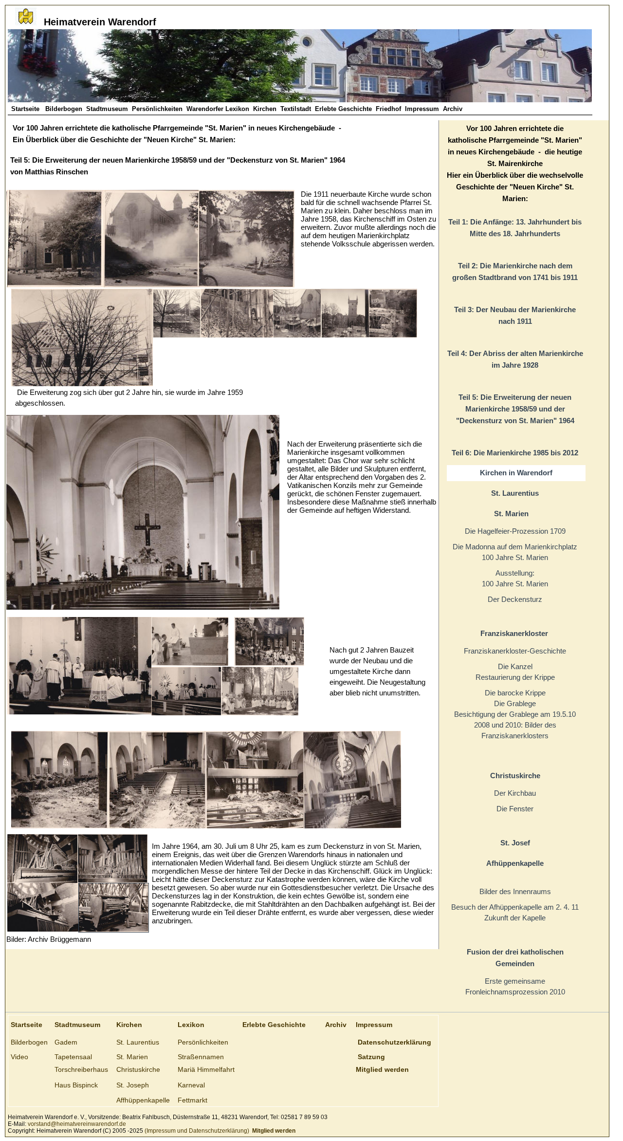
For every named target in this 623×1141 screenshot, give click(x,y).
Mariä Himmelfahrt (206, 1069)
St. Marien (132, 1057)
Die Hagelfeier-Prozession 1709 (515, 531)
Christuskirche (138, 1069)
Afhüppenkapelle (515, 863)
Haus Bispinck (76, 1085)
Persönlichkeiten (157, 108)
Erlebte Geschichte (343, 108)
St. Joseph (132, 1085)
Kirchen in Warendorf (516, 472)
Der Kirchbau (515, 793)
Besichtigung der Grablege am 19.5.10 (515, 714)
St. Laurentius (137, 1042)
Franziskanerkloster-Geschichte (515, 651)
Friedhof (388, 108)
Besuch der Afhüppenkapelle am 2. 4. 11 (515, 907)
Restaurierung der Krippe (515, 677)
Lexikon (191, 1025)
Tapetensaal (73, 1057)
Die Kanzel (515, 666)
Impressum (422, 108)
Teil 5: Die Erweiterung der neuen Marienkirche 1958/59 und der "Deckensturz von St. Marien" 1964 (515, 409)
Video (19, 1057)
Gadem (66, 1042)
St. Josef (515, 843)
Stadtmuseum (107, 108)
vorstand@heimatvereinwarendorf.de (77, 1124)
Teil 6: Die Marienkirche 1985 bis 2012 (515, 453)
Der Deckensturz (515, 599)
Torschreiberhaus (81, 1069)
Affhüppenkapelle (143, 1100)
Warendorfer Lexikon (217, 108)
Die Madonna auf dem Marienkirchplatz (515, 546)
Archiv (452, 108)
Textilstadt (295, 108)
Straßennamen (201, 1057)
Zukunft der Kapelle (515, 918)
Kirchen (264, 108)
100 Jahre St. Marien (515, 557)
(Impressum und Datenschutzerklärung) (196, 1130)
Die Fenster (514, 808)
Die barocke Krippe (515, 693)
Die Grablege (515, 703)
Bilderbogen (63, 108)
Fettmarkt (192, 1100)
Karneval (191, 1085)
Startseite (26, 108)
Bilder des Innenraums (515, 891)
